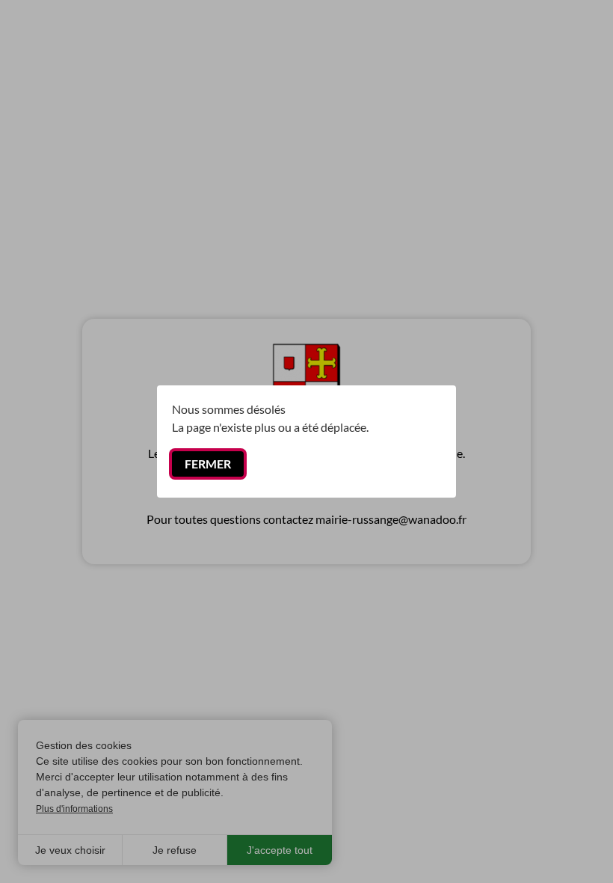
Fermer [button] (208, 463)
